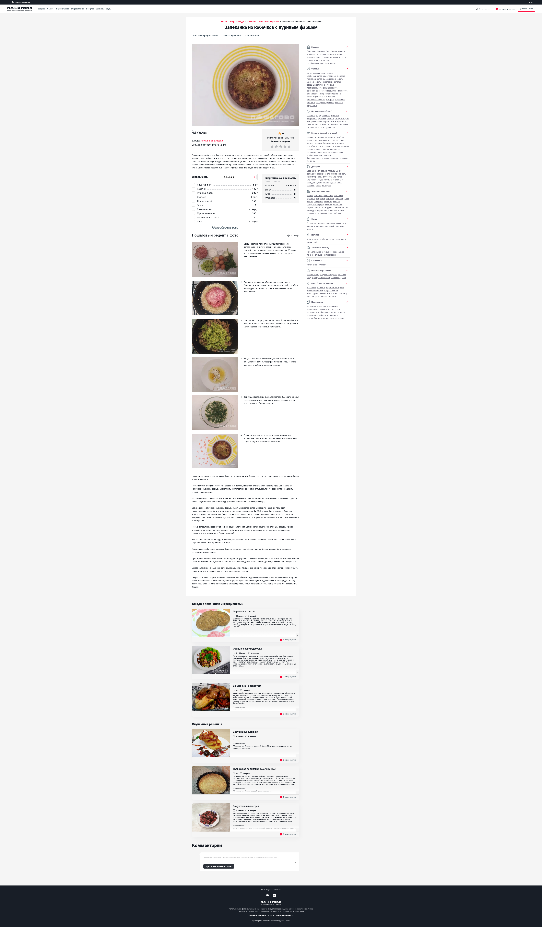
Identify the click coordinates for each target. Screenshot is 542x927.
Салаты (50, 8)
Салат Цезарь (327, 73)
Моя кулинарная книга (507, 9)
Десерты (90, 8)
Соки (343, 239)
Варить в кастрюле (335, 287)
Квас (309, 239)
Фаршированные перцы (318, 158)
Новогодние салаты (332, 81)
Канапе (340, 54)
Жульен (319, 146)
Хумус (326, 57)
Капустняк (312, 118)
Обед (309, 277)
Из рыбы (311, 146)
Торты (339, 182)
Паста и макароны (331, 149)
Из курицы (333, 140)
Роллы (310, 60)
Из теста (330, 318)
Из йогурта (323, 315)
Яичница (311, 161)
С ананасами (313, 93)
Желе (327, 173)
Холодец (318, 60)
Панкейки (338, 195)
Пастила (328, 179)
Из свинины (332, 306)
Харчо (326, 121)
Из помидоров (330, 254)
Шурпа (328, 127)
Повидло (311, 182)
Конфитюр (311, 176)
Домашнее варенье (315, 173)
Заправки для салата (336, 223)
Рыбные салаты (330, 87)
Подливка (340, 226)
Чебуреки (328, 207)
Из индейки (312, 318)
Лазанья (311, 149)
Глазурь (331, 170)
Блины (310, 195)
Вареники (311, 137)
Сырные (333, 124)
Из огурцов (317, 254)
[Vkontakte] (267, 895)
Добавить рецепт (526, 9)
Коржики (330, 198)
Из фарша (321, 306)
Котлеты (345, 146)
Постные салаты (314, 87)
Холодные (343, 124)
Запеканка (329, 146)
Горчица (321, 223)
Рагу (341, 152)
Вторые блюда (77, 8)
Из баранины (324, 312)
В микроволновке (315, 290)
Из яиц (334, 312)
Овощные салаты (315, 84)
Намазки (311, 57)
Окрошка (319, 127)
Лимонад (330, 239)
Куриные (322, 118)
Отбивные (339, 143)
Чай (315, 242)
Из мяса (310, 140)
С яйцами (311, 102)
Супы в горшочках (338, 121)
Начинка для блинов (323, 195)
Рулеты (342, 57)
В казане (321, 287)
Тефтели (327, 155)
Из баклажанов (314, 251)
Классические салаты (333, 79)
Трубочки (337, 213)
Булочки (311, 198)
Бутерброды (331, 51)
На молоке (339, 318)
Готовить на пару (339, 293)
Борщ (318, 115)
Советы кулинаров (232, 35)
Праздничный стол (321, 277)
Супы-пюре (324, 124)
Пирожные (338, 179)
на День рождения (328, 274)
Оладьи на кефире (315, 204)
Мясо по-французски (324, 143)
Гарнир (331, 137)
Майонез (311, 226)
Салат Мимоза (313, 73)
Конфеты (342, 173)
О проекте (253, 915)
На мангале (325, 293)
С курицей (330, 96)
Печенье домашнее (333, 204)
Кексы (310, 201)
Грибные (335, 115)
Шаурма (326, 60)
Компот (315, 239)
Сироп (326, 182)
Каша (337, 146)
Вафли (324, 170)
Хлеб (347, 198)
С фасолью (340, 99)
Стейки (310, 155)
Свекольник (312, 124)
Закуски (41, 8)
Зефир (334, 173)
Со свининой (312, 90)
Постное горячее (330, 152)
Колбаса (311, 54)
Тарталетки (321, 54)
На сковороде (313, 296)
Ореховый (329, 226)
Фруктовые (312, 105)
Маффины (318, 201)
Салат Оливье (329, 76)
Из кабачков (338, 251)
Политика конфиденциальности (280, 915)
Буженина (311, 51)
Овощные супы (342, 118)
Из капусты (343, 90)
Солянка (311, 115)
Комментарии (252, 35)
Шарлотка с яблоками (327, 210)
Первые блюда (62, 8)
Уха (308, 121)
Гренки (341, 51)
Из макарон (312, 315)
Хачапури (311, 210)
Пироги (310, 207)
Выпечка (100, 8)
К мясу (310, 229)
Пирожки (318, 207)
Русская (322, 264)
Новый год (335, 277)
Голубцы (340, 137)
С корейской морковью (330, 93)
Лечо (309, 254)
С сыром (330, 99)
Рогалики (311, 213)
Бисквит (316, 170)
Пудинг (319, 182)
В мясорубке (312, 293)
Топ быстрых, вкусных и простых (322, 63)
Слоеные (339, 102)
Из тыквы (311, 306)
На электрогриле (328, 296)
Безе (309, 170)
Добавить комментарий (218, 866)
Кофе (322, 239)
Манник (336, 201)
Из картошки (334, 309)
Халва (318, 185)
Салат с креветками (316, 96)
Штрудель (326, 185)
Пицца (341, 210)
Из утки (321, 318)
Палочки (334, 57)
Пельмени (311, 152)
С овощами (322, 137)
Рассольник (316, 121)
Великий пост (313, 274)
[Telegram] (274, 895)
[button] (225, 227)
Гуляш (341, 140)
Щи (333, 127)
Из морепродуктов (327, 90)
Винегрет (341, 76)
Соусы (109, 8)
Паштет (319, 57)
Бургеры (321, 51)
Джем (338, 170)
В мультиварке (331, 290)
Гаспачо (310, 127)
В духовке (311, 287)
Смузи (309, 242)
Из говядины (321, 140)
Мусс (321, 179)
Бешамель (311, 223)
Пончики (339, 198)
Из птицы (334, 315)
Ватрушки (320, 198)
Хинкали (334, 158)
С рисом (341, 312)
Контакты (262, 915)
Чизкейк (310, 185)
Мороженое (312, 179)
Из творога (312, 312)
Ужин (344, 277)
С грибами (327, 251)
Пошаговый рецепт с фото (205, 35)
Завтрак (342, 274)
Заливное (331, 54)
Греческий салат (314, 79)
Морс (338, 239)
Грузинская (312, 264)
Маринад (320, 226)
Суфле (333, 182)
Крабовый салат (314, 76)
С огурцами (329, 84)
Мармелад (337, 176)
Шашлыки (343, 158)
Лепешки (328, 201)
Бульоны (326, 115)
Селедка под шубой (325, 102)
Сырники (318, 155)
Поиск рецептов (484, 9)
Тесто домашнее (324, 213)
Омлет (318, 149)
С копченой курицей (316, 99)
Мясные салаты (314, 81)
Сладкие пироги (341, 207)
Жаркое (310, 143)
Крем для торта (325, 176)
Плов (319, 152)
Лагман (330, 118)
